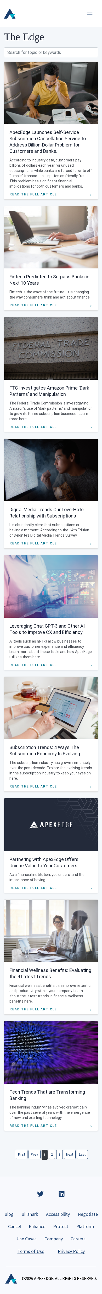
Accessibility (58, 1214)
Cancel (14, 1226)
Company (53, 1239)
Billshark (29, 1214)
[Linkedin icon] (61, 1193)
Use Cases (26, 1239)
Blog (9, 1214)
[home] (9, 13)
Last (82, 1154)
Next (69, 1154)
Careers (78, 1239)
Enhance (37, 1226)
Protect (60, 1226)
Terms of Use (31, 1251)
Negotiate (88, 1214)
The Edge (24, 37)
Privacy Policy (71, 1251)
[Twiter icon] (40, 1193)
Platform (85, 1226)
